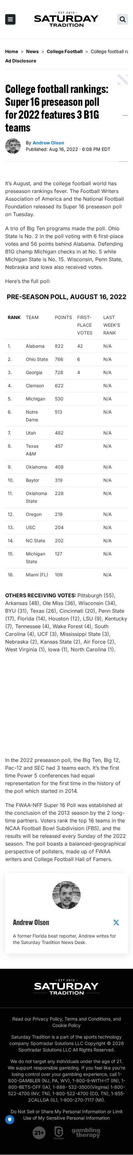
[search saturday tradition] (123, 19)
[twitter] (116, 922)
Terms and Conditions (87, 1019)
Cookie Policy (66, 1025)
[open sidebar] (10, 19)
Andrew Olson (48, 142)
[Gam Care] (59, 1132)
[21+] (39, 1132)
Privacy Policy (47, 1019)
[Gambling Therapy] (86, 1132)
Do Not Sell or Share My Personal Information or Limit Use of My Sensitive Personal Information (67, 1115)
